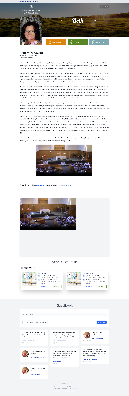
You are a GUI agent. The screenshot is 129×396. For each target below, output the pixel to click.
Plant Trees (56, 286)
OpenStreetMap (66, 391)
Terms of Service (69, 388)
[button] (29, 277)
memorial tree (40, 185)
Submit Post (101, 322)
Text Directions (43, 286)
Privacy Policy (59, 388)
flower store (67, 185)
